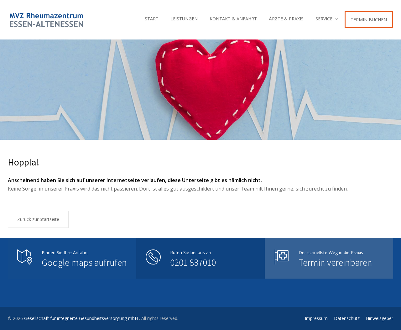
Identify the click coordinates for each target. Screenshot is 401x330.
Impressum (316, 318)
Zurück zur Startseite (38, 219)
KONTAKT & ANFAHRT (233, 19)
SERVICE (323, 19)
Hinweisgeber (379, 318)
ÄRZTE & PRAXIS (286, 19)
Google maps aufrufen (84, 262)
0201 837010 (193, 262)
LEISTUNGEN (184, 19)
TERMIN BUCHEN (369, 20)
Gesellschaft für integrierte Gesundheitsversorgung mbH (81, 318)
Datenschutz (347, 318)
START (152, 19)
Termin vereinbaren (335, 262)
